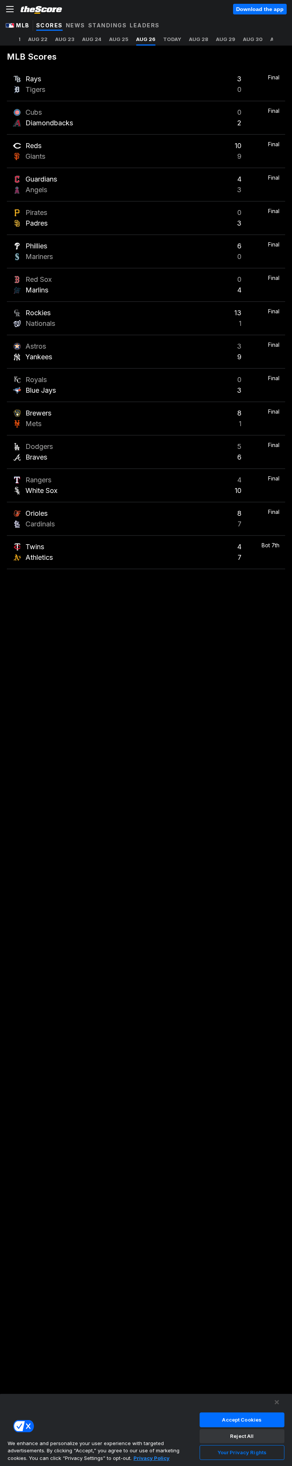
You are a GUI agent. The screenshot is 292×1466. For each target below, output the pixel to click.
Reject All (242, 1436)
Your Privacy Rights (242, 1452)
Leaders (145, 25)
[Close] (277, 1402)
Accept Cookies (242, 1420)
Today (172, 39)
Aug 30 (253, 39)
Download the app (260, 9)
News (75, 25)
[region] (146, 1429)
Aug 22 (38, 39)
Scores (49, 25)
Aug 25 (119, 39)
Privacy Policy (151, 1458)
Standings (107, 25)
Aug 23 (65, 39)
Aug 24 (92, 39)
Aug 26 (146, 39)
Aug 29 (225, 39)
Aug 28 (198, 39)
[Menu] (9, 9)
